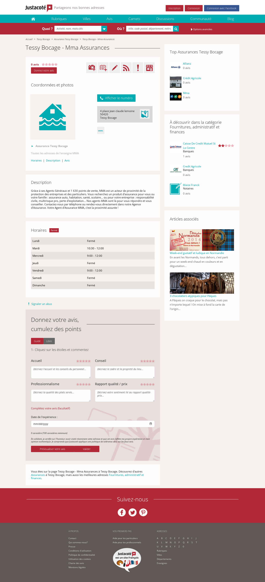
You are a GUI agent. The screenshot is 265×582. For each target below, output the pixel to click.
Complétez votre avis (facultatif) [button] (50, 408)
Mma (186, 93)
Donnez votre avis (44, 70)
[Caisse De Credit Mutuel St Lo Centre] (176, 151)
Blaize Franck (191, 185)
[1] (77, 361)
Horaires (36, 160)
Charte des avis (76, 563)
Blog (230, 18)
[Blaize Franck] (176, 190)
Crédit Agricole (192, 78)
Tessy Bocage (43, 39)
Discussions (165, 18)
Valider (86, 449)
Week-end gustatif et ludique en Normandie (197, 253)
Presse (72, 546)
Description (53, 160)
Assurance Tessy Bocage (66, 39)
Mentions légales (77, 567)
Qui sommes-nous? (78, 542)
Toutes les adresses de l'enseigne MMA (55, 153)
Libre (49, 341)
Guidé (37, 341)
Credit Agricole (192, 166)
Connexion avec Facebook (221, 8)
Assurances (38, 475)
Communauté (200, 18)
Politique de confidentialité (82, 554)
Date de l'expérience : (44, 417)
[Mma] (176, 96)
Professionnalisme (45, 384)
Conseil (100, 360)
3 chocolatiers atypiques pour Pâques (193, 296)
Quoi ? (47, 28)
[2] (80, 361)
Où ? (120, 28)
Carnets (134, 18)
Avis (109, 18)
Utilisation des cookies (80, 559)
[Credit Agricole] (176, 172)
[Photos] (53, 116)
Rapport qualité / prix (111, 384)
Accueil (29, 39)
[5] (89, 361)
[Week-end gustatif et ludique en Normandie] (202, 240)
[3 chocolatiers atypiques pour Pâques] (202, 283)
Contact (72, 538)
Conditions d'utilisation (80, 550)
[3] (83, 361)
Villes (86, 18)
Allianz (187, 63)
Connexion (194, 8)
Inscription (174, 8)
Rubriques (59, 18)
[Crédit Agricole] (176, 82)
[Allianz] (176, 67)
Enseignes (162, 563)
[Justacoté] (33, 19)
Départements (164, 559)
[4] (86, 361)
